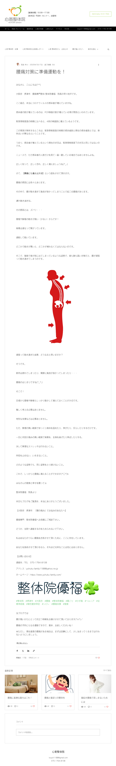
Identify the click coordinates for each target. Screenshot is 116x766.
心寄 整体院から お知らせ (58, 49)
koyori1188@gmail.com (86, 29)
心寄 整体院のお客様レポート (33, 49)
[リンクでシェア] (34, 651)
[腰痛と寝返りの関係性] (58, 684)
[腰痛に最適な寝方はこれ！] (21, 684)
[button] (108, 49)
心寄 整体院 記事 (11, 49)
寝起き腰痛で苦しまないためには (94, 700)
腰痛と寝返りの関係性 (54, 698)
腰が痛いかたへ (77, 49)
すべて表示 (107, 670)
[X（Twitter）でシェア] (23, 651)
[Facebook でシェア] (17, 651)
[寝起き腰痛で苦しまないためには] (94, 684)
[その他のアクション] (98, 64)
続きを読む (92, 49)
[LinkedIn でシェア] (28, 651)
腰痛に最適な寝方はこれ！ (20, 698)
